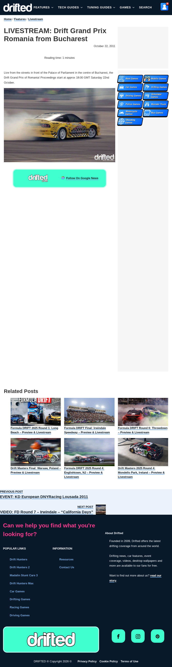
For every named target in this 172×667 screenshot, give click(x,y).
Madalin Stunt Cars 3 (24, 575)
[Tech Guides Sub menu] (81, 7)
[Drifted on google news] (38, 178)
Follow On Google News (82, 178)
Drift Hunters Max (21, 583)
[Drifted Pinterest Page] (157, 638)
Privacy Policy (87, 661)
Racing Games (19, 607)
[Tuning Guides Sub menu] (114, 7)
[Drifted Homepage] (51, 639)
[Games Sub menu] (133, 7)
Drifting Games (20, 599)
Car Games (17, 591)
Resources (66, 559)
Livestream (35, 19)
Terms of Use (129, 661)
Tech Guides (68, 7)
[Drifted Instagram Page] (138, 638)
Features (42, 7)
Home (8, 19)
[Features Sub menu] (52, 7)
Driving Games (20, 615)
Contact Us (66, 567)
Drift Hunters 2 (20, 567)
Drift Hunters (18, 559)
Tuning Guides (99, 7)
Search (145, 7)
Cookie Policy (108, 661)
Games (125, 7)
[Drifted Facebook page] (118, 638)
